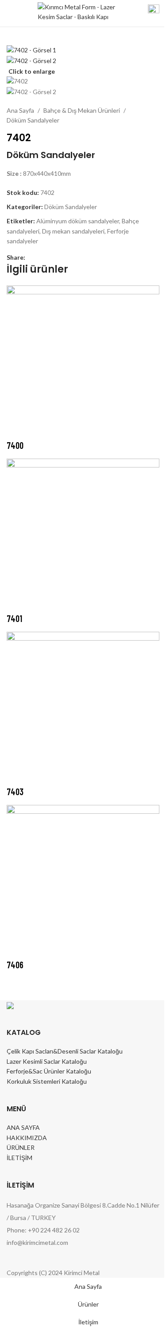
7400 (15, 445)
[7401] (83, 534)
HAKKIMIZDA (27, 1137)
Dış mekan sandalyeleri (73, 231)
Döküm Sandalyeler (33, 120)
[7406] (83, 880)
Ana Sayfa (20, 110)
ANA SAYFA (23, 1127)
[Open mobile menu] (10, 13)
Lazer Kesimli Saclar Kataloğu (47, 1061)
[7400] (83, 361)
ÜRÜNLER (21, 1147)
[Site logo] (77, 12)
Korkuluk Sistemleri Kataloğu (47, 1081)
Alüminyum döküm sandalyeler (77, 221)
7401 (14, 618)
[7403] (83, 707)
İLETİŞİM (19, 1157)
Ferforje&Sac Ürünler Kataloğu (49, 1071)
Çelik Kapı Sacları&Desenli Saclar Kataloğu (65, 1051)
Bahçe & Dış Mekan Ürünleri (81, 110)
